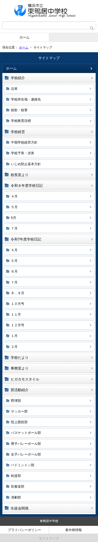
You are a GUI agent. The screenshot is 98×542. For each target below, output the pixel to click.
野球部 (16, 401)
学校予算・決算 (22, 153)
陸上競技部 (19, 422)
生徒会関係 (20, 508)
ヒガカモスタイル (25, 379)
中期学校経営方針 (24, 142)
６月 (14, 271)
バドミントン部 (22, 465)
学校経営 (18, 132)
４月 (14, 196)
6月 (13, 218)
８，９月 (17, 293)
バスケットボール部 (26, 433)
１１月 (16, 314)
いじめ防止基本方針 (26, 164)
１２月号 (17, 325)
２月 (14, 347)
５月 (14, 207)
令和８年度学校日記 (27, 185)
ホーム (24, 37)
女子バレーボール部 (26, 454)
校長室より (20, 175)
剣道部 (16, 476)
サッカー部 (19, 411)
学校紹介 (18, 78)
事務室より (20, 368)
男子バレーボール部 (26, 444)
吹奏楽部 (17, 486)
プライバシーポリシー (24, 530)
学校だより (20, 357)
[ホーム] (49, 11)
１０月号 (17, 304)
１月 (14, 336)
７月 (14, 228)
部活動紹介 (20, 390)
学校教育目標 (21, 121)
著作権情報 (73, 530)
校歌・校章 (19, 110)
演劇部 (16, 497)
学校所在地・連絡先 (26, 99)
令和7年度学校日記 (26, 239)
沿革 (14, 89)
